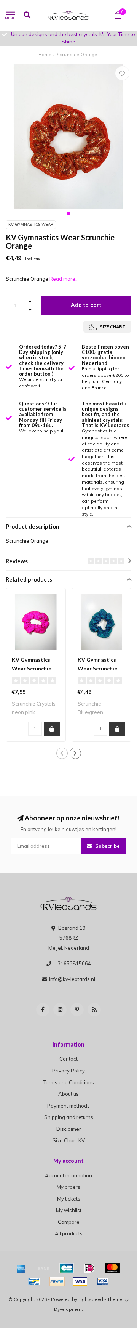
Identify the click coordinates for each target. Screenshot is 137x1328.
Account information (68, 1175)
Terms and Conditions (68, 1082)
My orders (68, 1187)
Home (44, 54)
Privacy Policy (68, 1071)
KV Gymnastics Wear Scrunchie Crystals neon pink (35, 668)
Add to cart (86, 305)
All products (69, 1233)
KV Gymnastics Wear (30, 224)
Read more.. (63, 279)
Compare (69, 1222)
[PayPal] (57, 1281)
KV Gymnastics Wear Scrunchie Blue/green (97, 668)
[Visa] (79, 1281)
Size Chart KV (69, 1140)
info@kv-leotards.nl (72, 979)
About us (68, 1094)
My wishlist (68, 1210)
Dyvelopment (68, 1309)
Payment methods (68, 1106)
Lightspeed (90, 1299)
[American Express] (20, 1268)
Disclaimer (68, 1129)
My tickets (68, 1199)
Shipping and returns (68, 1117)
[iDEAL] (89, 1268)
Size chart (112, 327)
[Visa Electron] (102, 1281)
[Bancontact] (34, 1281)
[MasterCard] (112, 1268)
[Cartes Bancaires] (66, 1268)
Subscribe (107, 846)
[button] (68, 213)
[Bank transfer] (43, 1268)
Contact (68, 1059)
